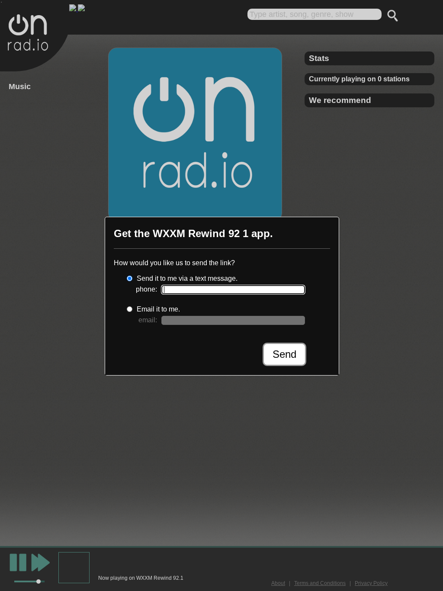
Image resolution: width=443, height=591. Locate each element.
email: (147, 320)
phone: (146, 289)
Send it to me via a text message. (187, 278)
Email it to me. (158, 309)
